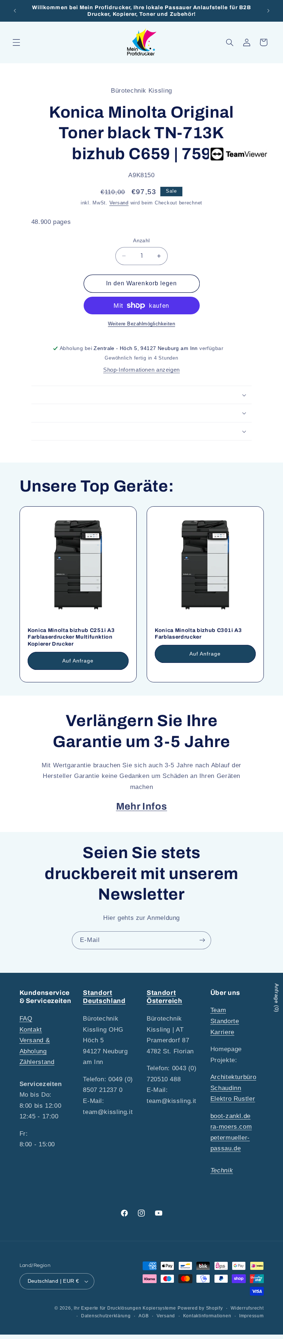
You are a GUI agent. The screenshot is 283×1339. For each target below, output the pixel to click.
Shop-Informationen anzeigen (141, 370)
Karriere (222, 1032)
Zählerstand (37, 1061)
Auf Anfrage (78, 661)
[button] (16, 42)
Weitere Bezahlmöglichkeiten (141, 323)
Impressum (251, 1316)
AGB (144, 1316)
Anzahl (141, 240)
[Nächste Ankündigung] (268, 11)
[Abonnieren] (202, 940)
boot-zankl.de (230, 1116)
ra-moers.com (231, 1126)
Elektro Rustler (232, 1098)
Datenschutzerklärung (106, 1316)
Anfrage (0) (277, 998)
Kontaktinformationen (207, 1316)
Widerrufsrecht (247, 1308)
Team (218, 1010)
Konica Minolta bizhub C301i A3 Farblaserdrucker (198, 633)
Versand (119, 203)
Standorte (224, 1021)
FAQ (26, 1018)
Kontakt (31, 1029)
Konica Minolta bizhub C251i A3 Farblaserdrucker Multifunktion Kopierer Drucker (71, 637)
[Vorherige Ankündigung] (15, 11)
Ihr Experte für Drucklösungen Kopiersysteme (125, 1308)
